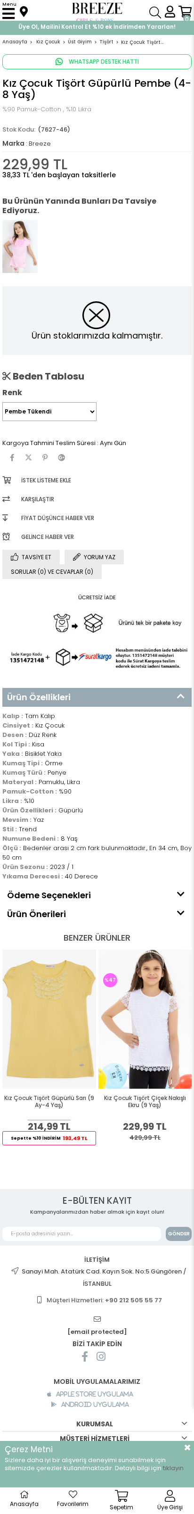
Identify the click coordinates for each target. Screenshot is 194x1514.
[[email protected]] (97, 1319)
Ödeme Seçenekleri (49, 895)
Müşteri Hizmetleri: (104, 1300)
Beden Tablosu (47, 376)
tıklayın (173, 1468)
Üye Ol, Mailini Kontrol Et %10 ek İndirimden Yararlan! (97, 27)
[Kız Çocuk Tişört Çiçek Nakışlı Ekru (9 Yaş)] (145, 1019)
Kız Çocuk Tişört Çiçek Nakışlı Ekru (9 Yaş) (145, 1101)
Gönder (179, 1233)
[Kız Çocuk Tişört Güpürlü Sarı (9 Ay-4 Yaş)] (49, 1019)
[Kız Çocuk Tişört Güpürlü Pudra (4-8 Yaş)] (20, 246)
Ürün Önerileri (36, 914)
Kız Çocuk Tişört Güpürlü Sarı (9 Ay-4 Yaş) (49, 1101)
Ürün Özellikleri (39, 697)
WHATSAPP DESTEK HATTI (103, 62)
